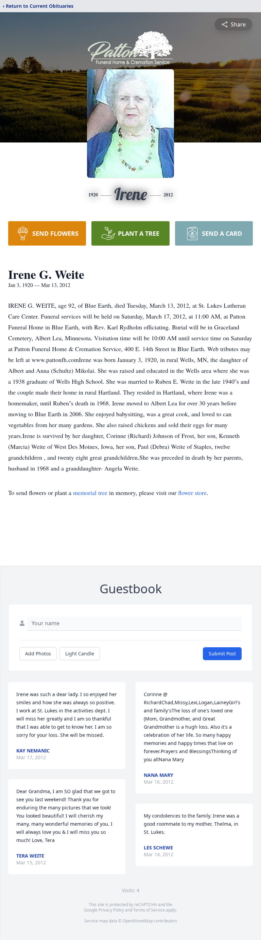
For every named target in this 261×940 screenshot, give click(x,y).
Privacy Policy (111, 910)
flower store (192, 492)
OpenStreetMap (138, 921)
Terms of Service (149, 910)
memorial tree (90, 492)
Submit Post (222, 653)
